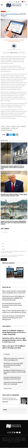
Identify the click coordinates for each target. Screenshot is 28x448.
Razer (18, 126)
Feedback (23, 439)
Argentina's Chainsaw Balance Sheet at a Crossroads (13, 383)
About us (4, 437)
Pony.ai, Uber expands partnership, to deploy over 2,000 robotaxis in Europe (14, 311)
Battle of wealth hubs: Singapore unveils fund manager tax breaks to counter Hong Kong (14, 332)
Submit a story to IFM (8, 439)
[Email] (20, 432)
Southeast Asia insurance (6, 130)
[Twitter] (10, 432)
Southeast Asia (14, 128)
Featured (3, 11)
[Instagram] (12, 432)
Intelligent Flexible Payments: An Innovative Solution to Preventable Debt (15, 372)
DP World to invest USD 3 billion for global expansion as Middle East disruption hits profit (13, 298)
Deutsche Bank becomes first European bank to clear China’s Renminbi (12, 305)
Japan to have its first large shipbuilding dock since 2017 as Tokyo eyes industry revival (13, 222)
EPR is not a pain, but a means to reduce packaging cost (14, 359)
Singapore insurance (5, 128)
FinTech (8, 126)
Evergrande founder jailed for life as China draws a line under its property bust (12, 167)
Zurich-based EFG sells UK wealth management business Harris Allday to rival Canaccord (14, 340)
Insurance (8, 11)
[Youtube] (17, 432)
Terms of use (16, 441)
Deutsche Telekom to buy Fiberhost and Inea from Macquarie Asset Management (13, 317)
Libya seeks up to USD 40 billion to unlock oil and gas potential (13, 347)
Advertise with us (20, 437)
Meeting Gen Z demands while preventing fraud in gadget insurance (13, 365)
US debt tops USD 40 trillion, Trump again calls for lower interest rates (14, 194)
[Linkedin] (14, 432)
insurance (13, 126)
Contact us (11, 437)
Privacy (10, 441)
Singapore (23, 126)
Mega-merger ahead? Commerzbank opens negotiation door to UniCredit (14, 292)
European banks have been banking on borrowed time (12, 378)
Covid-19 (3, 126)
